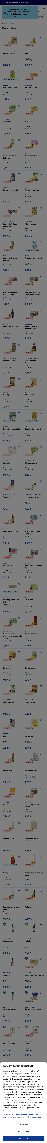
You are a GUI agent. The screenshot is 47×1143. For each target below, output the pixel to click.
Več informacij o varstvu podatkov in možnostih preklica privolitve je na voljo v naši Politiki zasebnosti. (23, 1116)
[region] (23, 1102)
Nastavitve (23, 1124)
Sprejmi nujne (23, 1131)
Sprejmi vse (23, 1138)
